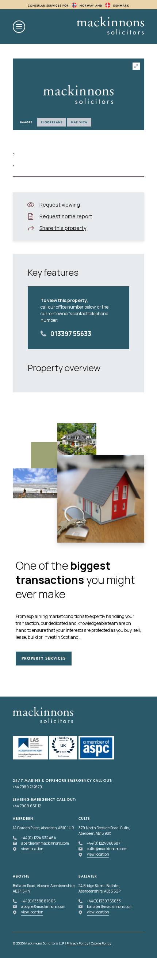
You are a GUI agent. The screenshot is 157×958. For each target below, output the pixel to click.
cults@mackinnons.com (107, 848)
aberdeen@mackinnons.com (45, 843)
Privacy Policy (77, 943)
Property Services (44, 658)
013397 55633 (70, 333)
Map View (79, 122)
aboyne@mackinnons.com (43, 906)
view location (32, 848)
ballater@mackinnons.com (110, 906)
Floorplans (51, 122)
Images (26, 122)
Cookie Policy (101, 943)
